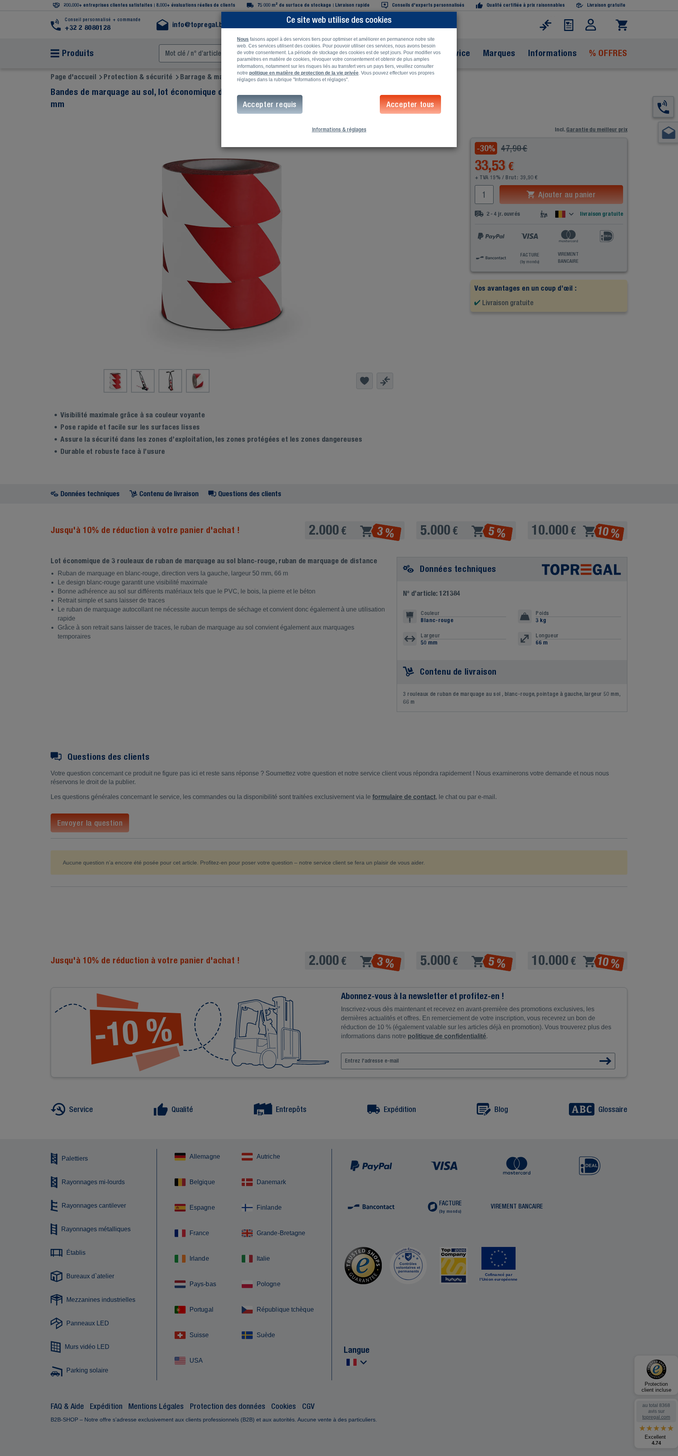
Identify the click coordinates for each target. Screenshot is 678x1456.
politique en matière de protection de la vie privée (304, 73)
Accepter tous (410, 104)
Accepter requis (270, 104)
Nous (243, 39)
